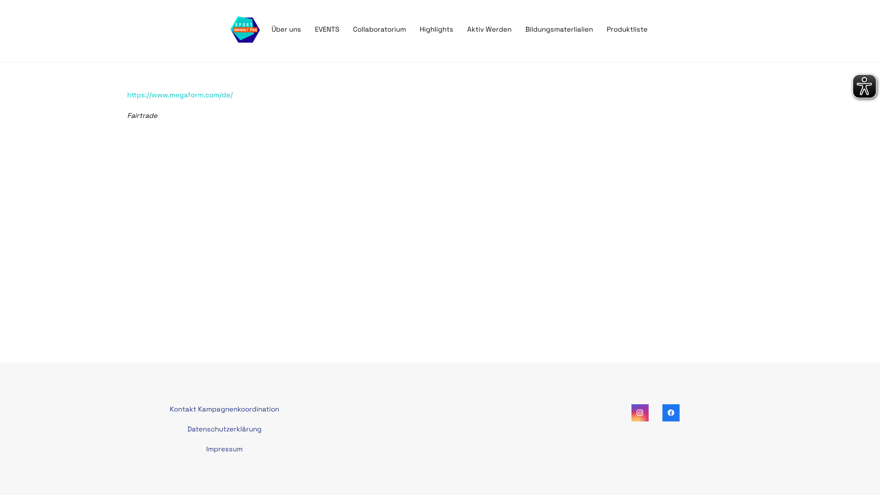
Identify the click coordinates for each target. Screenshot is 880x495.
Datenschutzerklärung (224, 429)
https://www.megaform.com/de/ (180, 94)
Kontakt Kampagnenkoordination (224, 409)
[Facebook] (671, 412)
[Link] (245, 29)
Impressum (224, 448)
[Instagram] (640, 412)
